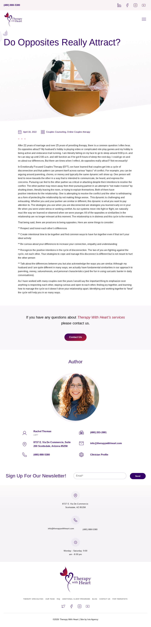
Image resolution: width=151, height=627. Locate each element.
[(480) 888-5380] (25, 455)
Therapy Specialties (33, 599)
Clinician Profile (99, 454)
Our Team (50, 599)
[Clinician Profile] (81, 455)
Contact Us (104, 599)
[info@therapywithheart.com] (81, 443)
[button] (144, 19)
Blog (94, 599)
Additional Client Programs (76, 599)
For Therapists (120, 599)
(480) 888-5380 (41, 454)
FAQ (58, 599)
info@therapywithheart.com (106, 443)
